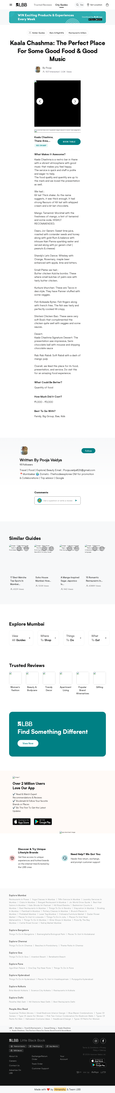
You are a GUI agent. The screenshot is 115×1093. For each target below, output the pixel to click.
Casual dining (49, 1028)
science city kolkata (41, 990)
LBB (10, 1028)
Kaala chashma (64, 1028)
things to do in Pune (64, 968)
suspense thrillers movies (21, 1013)
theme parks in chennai (72, 945)
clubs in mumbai (27, 902)
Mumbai (18, 1028)
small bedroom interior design (50, 1013)
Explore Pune (16, 964)
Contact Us (14, 1065)
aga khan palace (17, 968)
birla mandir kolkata (18, 990)
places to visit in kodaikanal (81, 934)
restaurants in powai (19, 899)
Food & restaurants (33, 1028)
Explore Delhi (16, 997)
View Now (28, 743)
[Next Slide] (75, 101)
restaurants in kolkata (64, 990)
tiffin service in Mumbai (69, 899)
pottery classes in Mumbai (55, 911)
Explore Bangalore (19, 930)
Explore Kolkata (17, 986)
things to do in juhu (56, 917)
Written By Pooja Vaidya (41, 459)
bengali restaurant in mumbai (52, 902)
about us (13, 1056)
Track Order (37, 1064)
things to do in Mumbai (35, 920)
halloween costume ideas (38, 1019)
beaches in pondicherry (46, 945)
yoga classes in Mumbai (43, 899)
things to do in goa (18, 956)
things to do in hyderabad (22, 979)
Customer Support (40, 1068)
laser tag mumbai (47, 914)
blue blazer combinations (80, 1013)
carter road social (28, 923)
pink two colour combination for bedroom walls (70, 1016)
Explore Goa (15, 952)
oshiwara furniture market (71, 914)
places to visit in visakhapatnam (53, 979)
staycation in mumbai (84, 908)
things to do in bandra (60, 908)
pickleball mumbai (27, 914)
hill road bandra (62, 905)
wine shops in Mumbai (60, 920)
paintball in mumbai (31, 911)
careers (12, 1061)
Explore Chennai (18, 941)
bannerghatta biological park (51, 934)
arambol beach (38, 956)
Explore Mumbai (17, 895)
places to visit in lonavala (31, 917)
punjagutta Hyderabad (82, 979)
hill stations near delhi (39, 1002)
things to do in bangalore (21, 934)
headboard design (62, 1019)
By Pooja (46, 67)
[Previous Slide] (39, 101)
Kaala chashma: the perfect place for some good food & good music (41, 1030)
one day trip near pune (39, 968)
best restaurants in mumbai (32, 908)
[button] (94, 5)
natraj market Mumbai (51, 923)
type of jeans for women (31, 1016)
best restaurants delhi (64, 1002)
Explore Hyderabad (19, 975)
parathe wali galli (17, 1002)
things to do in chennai (20, 945)
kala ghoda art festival (40, 905)
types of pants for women (87, 1019)
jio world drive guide (79, 902)
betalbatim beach (57, 956)
